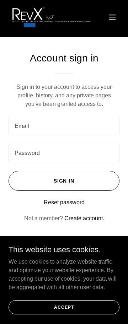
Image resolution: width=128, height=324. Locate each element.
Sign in (64, 181)
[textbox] (64, 126)
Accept (64, 306)
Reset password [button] (64, 202)
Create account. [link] (84, 218)
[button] (112, 17)
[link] (47, 17)
